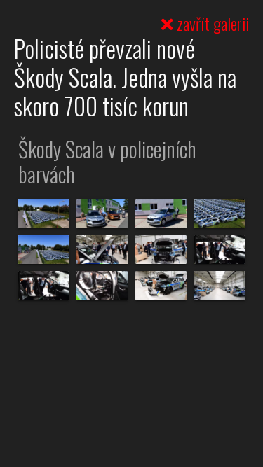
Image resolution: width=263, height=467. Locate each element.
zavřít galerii (211, 23)
